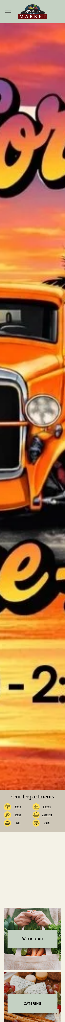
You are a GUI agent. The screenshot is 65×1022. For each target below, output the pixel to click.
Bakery (47, 806)
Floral (18, 806)
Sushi (47, 822)
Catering (47, 814)
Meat (18, 814)
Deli (18, 822)
